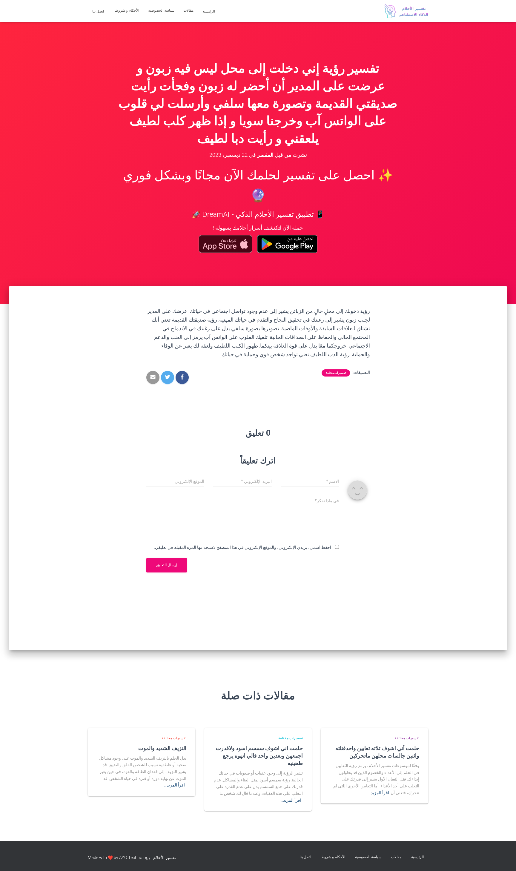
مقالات (188, 10)
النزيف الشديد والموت (162, 748)
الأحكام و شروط (127, 10)
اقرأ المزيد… (378, 792)
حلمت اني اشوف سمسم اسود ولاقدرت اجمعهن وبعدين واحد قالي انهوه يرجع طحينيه (259, 755)
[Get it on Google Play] (287, 244)
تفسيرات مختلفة (336, 372)
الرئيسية (209, 11)
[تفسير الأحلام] (406, 11)
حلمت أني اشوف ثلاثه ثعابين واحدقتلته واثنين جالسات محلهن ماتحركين (377, 751)
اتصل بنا (98, 11)
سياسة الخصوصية (161, 10)
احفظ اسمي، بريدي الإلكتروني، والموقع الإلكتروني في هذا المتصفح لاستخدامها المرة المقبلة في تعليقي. (242, 547)
